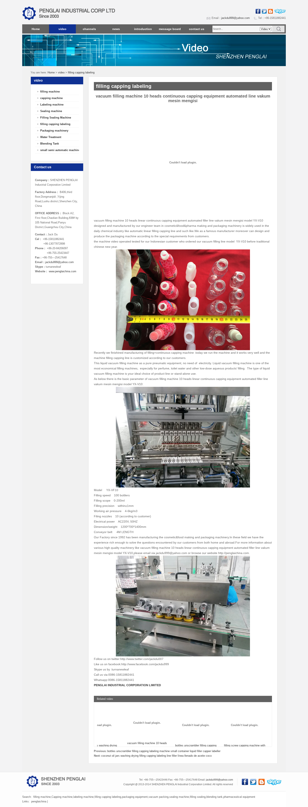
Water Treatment (50, 137)
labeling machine (83, 796)
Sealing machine (51, 111)
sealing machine (179, 796)
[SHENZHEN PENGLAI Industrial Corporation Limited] (91, 23)
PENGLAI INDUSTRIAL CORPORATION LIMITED (127, 685)
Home (36, 29)
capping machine (51, 98)
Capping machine (62, 796)
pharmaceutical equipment (239, 796)
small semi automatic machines (61, 150)
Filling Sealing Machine (55, 117)
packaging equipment (135, 796)
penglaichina (38, 801)
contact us (196, 29)
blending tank (214, 796)
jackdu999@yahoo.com (235, 18)
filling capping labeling (81, 72)
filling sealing (198, 796)
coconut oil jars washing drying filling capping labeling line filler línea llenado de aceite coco (156, 755)
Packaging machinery (54, 130)
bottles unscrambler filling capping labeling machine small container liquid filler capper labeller (163, 751)
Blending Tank (49, 143)
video (62, 29)
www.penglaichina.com (62, 271)
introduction (143, 29)
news (116, 29)
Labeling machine (51, 104)
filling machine (50, 91)
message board (170, 29)
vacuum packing (158, 796)
